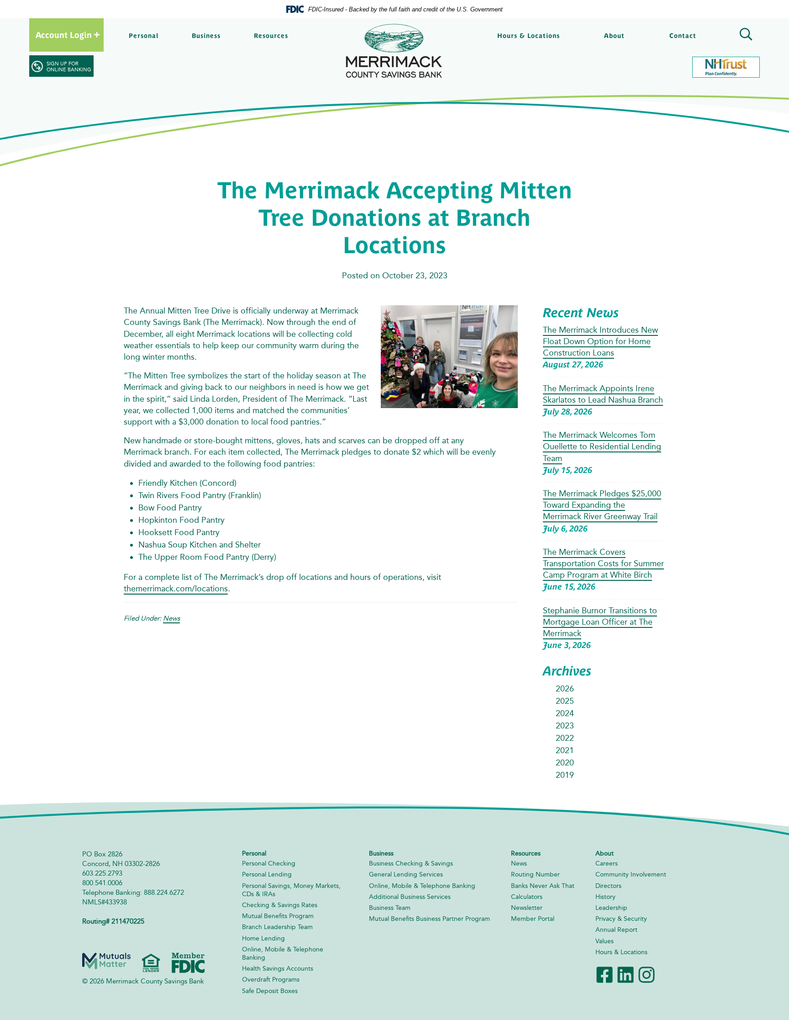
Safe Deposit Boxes (270, 991)
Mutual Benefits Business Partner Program (429, 919)
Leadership (611, 908)
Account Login (64, 35)
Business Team (389, 908)
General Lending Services (406, 874)
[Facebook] (604, 974)
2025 (565, 701)
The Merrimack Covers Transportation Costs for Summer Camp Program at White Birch (603, 563)
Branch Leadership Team (277, 927)
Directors (608, 886)
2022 (565, 738)
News (171, 618)
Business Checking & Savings (411, 863)
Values (604, 941)
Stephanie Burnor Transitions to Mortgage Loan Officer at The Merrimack (600, 622)
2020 (565, 763)
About (614, 35)
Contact (682, 35)
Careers (606, 863)
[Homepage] (394, 51)
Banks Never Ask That (542, 886)
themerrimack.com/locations (176, 589)
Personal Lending (267, 874)
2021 (565, 750)
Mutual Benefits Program (278, 916)
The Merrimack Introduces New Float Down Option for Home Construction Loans (600, 341)
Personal (143, 35)
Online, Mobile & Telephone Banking (422, 886)
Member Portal (532, 919)
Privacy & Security (621, 919)
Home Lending (263, 938)
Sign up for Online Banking (69, 67)
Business (206, 35)
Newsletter (526, 908)
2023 (565, 726)
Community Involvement (630, 874)
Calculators (526, 897)
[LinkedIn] (625, 974)
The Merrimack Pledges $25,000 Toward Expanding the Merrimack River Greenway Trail (602, 505)
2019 (565, 775)
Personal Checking (268, 863)
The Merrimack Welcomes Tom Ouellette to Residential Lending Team (602, 446)
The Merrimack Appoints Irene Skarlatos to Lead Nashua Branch (603, 394)
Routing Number (535, 874)
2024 (565, 713)
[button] (744, 35)
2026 (565, 689)
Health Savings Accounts (277, 968)
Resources (271, 35)
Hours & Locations (528, 35)
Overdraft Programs (271, 979)
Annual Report (616, 930)
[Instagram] (646, 974)
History (605, 897)
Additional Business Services (410, 897)
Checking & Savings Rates (279, 905)
